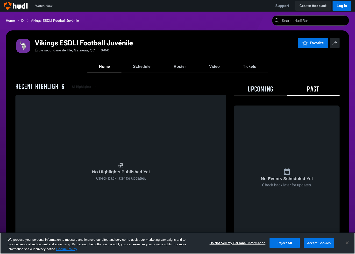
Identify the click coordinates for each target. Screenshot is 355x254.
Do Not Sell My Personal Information (238, 243)
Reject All (284, 243)
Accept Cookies (319, 243)
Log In (342, 5)
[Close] (347, 243)
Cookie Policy (66, 249)
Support (282, 5)
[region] (177, 243)
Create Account (313, 5)
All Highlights (81, 87)
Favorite (317, 43)
